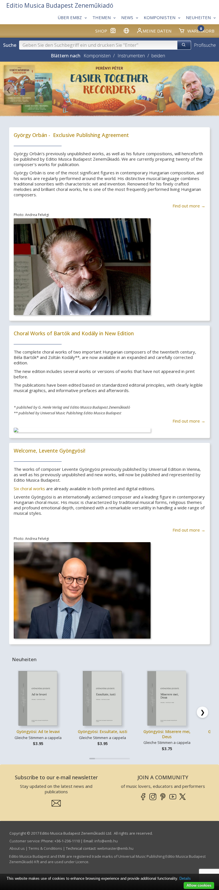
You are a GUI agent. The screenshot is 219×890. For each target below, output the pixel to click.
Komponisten (97, 56)
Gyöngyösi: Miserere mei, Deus (166, 734)
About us (17, 848)
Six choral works (29, 488)
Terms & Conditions (45, 848)
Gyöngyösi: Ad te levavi (38, 731)
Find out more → (189, 206)
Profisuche (205, 45)
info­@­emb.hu (106, 840)
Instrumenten (131, 56)
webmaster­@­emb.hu (115, 848)
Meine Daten (157, 31)
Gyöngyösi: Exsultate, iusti (102, 731)
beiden (158, 56)
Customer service (24, 840)
